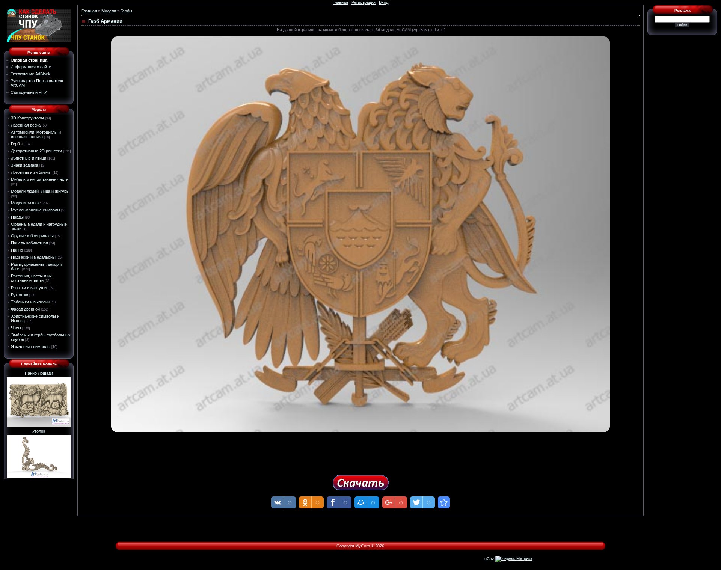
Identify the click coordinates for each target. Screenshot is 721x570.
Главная (340, 2)
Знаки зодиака (24, 165)
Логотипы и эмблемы (31, 172)
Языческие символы (30, 346)
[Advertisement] (360, 451)
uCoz (489, 558)
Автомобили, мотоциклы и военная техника (36, 134)
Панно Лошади (39, 373)
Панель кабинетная (29, 243)
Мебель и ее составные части (39, 179)
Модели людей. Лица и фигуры (40, 191)
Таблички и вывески (30, 302)
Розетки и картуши (29, 287)
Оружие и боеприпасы (32, 236)
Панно (17, 250)
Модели (108, 11)
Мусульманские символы (35, 210)
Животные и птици (28, 158)
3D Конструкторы (27, 118)
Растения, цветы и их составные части (31, 278)
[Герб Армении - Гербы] (444, 502)
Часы (16, 328)
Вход (383, 2)
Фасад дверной (25, 309)
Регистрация (363, 2)
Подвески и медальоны (33, 257)
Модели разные (26, 203)
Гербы (17, 144)
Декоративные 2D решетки (36, 151)
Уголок (38, 431)
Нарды (17, 217)
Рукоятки (19, 295)
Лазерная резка (26, 125)
